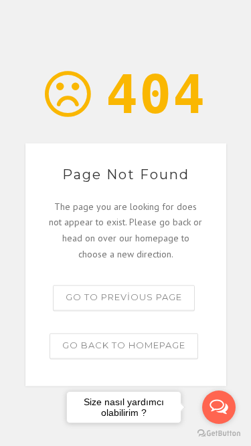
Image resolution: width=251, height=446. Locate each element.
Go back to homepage (123, 345)
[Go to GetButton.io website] (218, 433)
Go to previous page (124, 297)
